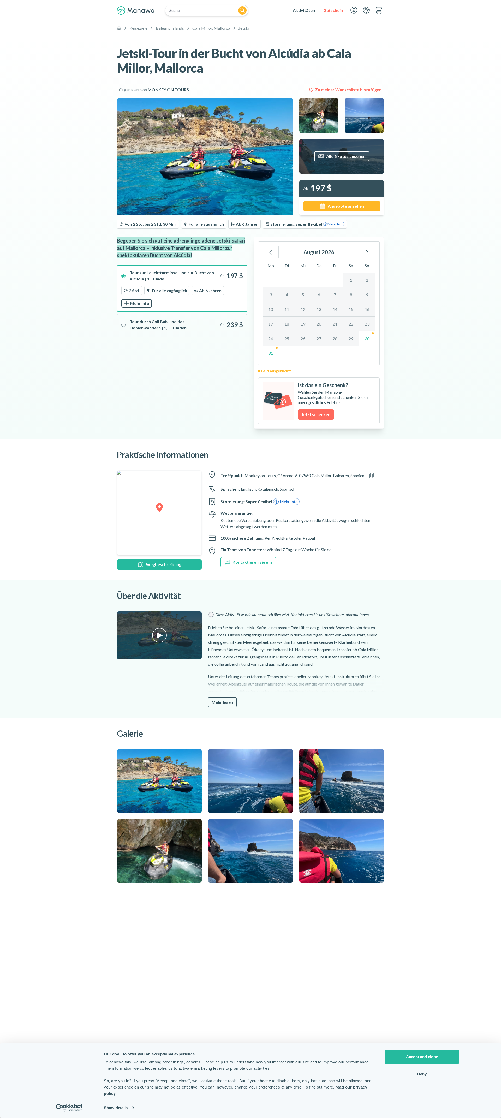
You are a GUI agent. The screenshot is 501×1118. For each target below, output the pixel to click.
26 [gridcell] (303, 338)
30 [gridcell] (367, 338)
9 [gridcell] (367, 294)
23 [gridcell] (367, 323)
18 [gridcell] (286, 323)
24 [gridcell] (270, 338)
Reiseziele (138, 28)
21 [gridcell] (335, 323)
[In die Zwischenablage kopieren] (371, 475)
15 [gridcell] (351, 309)
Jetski (243, 28)
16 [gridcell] (367, 309)
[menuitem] (304, 10)
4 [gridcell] (287, 294)
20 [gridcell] (319, 323)
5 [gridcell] (303, 294)
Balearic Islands (170, 28)
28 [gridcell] (335, 338)
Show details (116, 1107)
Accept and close (422, 1057)
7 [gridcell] (335, 294)
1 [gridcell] (351, 280)
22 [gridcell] (351, 323)
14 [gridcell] (335, 309)
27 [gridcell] (319, 338)
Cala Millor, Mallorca (211, 28)
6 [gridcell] (319, 294)
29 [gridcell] (351, 338)
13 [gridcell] (319, 309)
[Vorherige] (271, 252)
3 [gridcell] (271, 294)
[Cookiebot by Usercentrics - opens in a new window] (69, 1108)
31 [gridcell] (270, 353)
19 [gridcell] (303, 323)
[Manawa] (135, 10)
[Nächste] (367, 252)
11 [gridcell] (286, 309)
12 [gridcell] (303, 309)
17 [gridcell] (270, 323)
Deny (422, 1074)
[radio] (182, 288)
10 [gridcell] (270, 309)
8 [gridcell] (351, 294)
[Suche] (242, 10)
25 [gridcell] (286, 338)
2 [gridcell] (367, 280)
